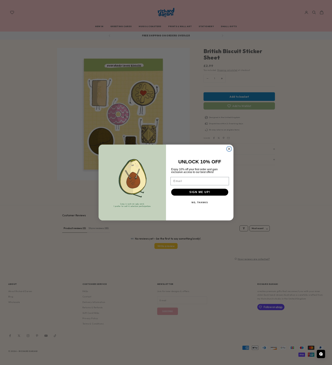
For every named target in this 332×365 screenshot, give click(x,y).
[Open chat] (321, 354)
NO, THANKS (200, 202)
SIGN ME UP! (199, 192)
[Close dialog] (229, 148)
